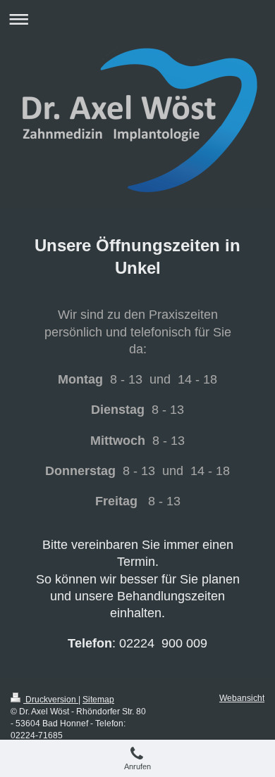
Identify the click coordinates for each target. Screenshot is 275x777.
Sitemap (98, 700)
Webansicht (241, 698)
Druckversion (50, 700)
